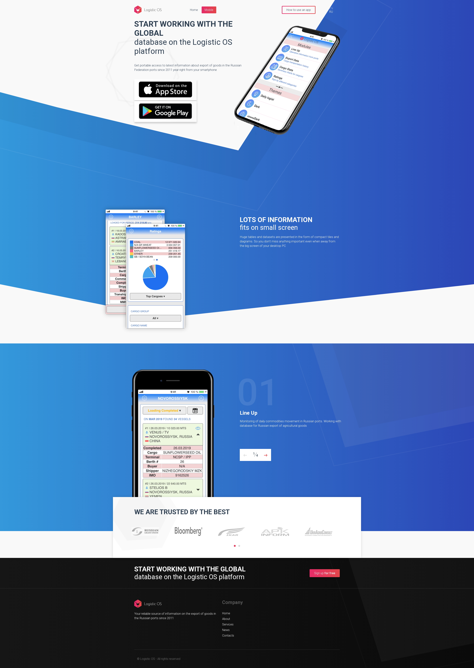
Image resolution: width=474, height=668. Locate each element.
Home (194, 10)
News (226, 630)
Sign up (324, 573)
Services (227, 624)
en (331, 8)
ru (331, 12)
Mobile (209, 10)
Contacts (228, 635)
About (226, 619)
